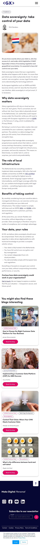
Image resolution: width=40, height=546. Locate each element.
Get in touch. (6, 281)
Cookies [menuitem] (11, 528)
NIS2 (21, 208)
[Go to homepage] (9, 3)
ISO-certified (29, 174)
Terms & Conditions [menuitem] (31, 528)
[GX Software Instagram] (4, 502)
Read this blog (10, 342)
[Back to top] (35, 483)
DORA (29, 208)
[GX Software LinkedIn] (23, 502)
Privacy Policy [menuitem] (19, 528)
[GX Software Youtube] (17, 502)
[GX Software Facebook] (10, 502)
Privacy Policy (21, 538)
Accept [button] (16, 542)
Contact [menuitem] (4, 528)
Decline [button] (24, 542)
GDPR (34, 118)
